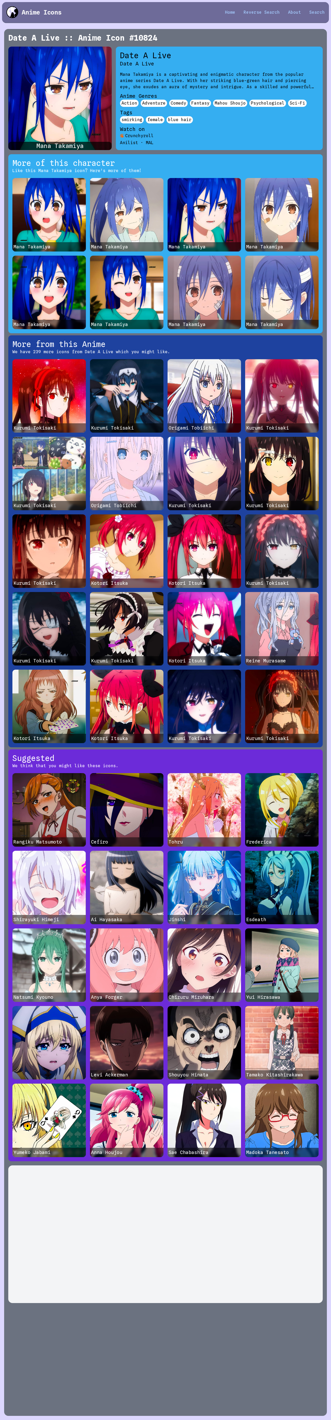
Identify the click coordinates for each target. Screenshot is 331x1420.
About (294, 12)
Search (317, 12)
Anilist (129, 142)
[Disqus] (165, 1234)
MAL (150, 142)
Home (230, 12)
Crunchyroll (139, 135)
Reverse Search (262, 12)
